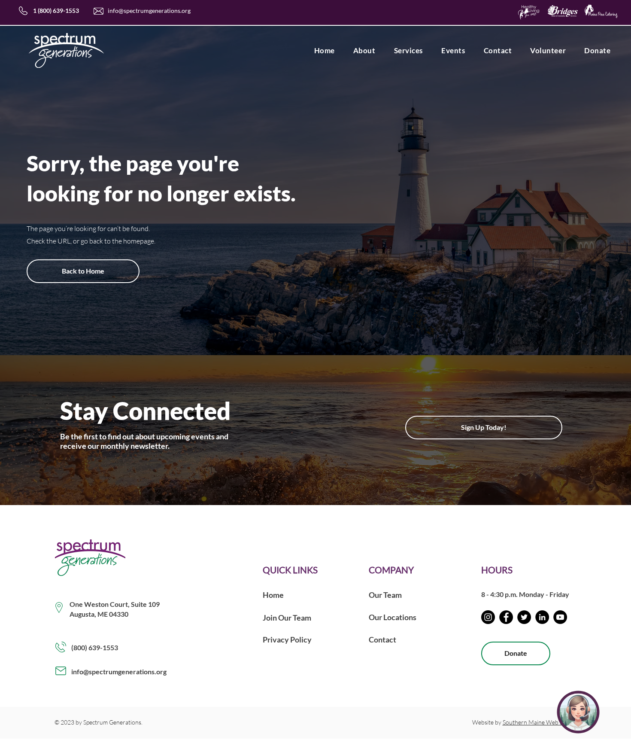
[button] (364, 50)
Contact (382, 639)
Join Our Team (287, 617)
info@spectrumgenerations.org (149, 10)
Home (273, 595)
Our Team (385, 595)
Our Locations (392, 617)
